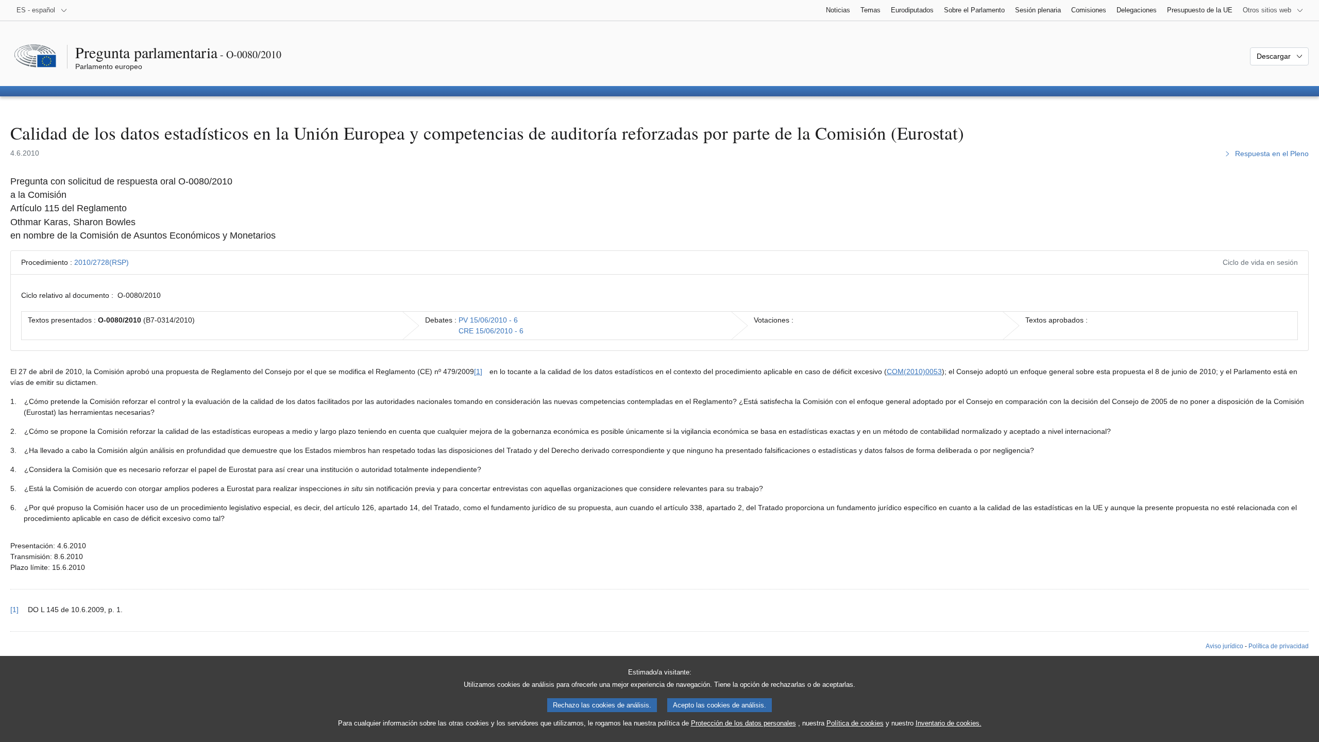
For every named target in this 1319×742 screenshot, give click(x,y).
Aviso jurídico (1224, 646)
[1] (478, 371)
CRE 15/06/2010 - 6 (491, 331)
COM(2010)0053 (914, 371)
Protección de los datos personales (743, 723)
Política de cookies (855, 723)
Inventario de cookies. (949, 723)
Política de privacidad (1278, 646)
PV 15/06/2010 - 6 (488, 320)
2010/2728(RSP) (101, 262)
